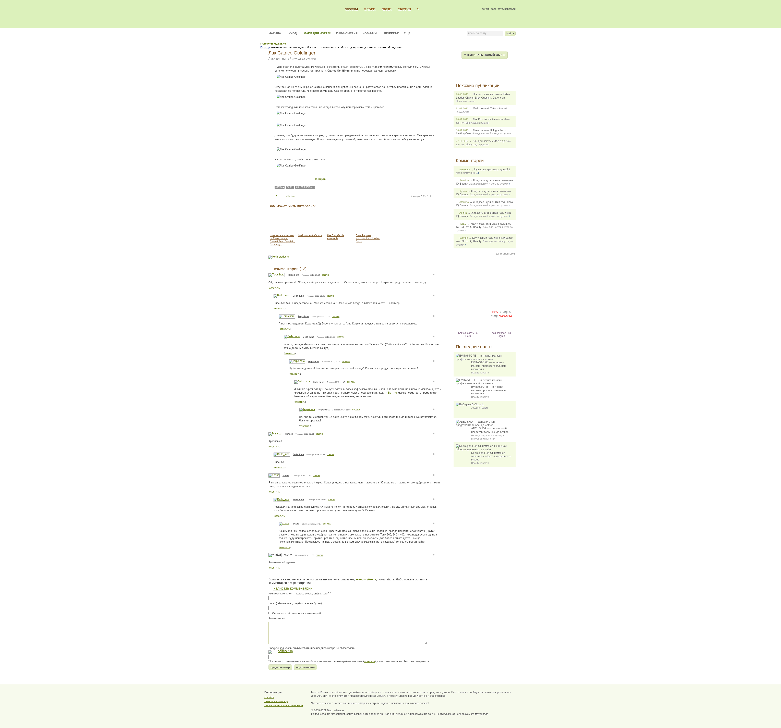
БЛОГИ (369, 9)
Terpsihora (293, 275)
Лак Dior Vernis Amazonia (335, 237)
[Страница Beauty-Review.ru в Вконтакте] (484, 69)
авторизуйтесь (366, 579)
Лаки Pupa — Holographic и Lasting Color (368, 238)
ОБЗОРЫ (351, 9)
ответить (274, 288)
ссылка (325, 275)
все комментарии (506, 253)
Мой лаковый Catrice (310, 235)
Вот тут (392, 392)
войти (485, 8)
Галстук (265, 47)
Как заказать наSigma (501, 334)
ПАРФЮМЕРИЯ (347, 33)
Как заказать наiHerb (468, 334)
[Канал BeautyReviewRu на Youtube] (462, 69)
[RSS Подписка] (506, 69)
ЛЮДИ (387, 9)
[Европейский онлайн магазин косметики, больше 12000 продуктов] (501, 281)
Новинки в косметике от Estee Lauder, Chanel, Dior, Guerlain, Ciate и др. (282, 240)
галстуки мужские (273, 43)
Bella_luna (298, 296)
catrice (279, 187)
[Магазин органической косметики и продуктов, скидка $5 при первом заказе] (468, 317)
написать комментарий (293, 588)
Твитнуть (320, 179)
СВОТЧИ (404, 9)
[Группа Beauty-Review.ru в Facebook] (473, 69)
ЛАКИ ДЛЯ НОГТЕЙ (317, 33)
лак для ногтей (304, 187)
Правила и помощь (276, 701)
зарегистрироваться (503, 8)
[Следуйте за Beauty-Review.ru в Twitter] (495, 69)
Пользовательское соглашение (283, 705)
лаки (289, 187)
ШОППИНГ (391, 33)
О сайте (269, 697)
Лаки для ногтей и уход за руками (292, 58)
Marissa (289, 434)
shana (286, 475)
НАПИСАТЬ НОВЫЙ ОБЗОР (484, 54)
